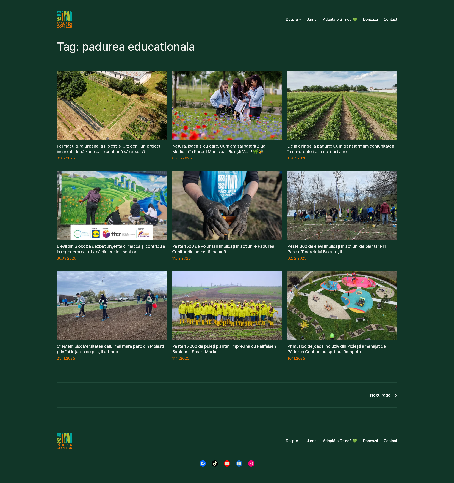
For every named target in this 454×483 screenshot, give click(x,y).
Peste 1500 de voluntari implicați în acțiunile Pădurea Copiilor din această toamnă (223, 249)
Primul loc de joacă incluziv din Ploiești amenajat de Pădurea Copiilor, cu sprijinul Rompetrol (336, 349)
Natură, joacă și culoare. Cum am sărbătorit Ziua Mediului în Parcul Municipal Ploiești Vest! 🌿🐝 (218, 148)
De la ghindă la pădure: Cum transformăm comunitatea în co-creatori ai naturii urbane (340, 148)
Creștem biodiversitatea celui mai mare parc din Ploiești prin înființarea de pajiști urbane (110, 349)
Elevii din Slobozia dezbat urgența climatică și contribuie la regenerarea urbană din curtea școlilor (111, 249)
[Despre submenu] (300, 19)
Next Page (383, 395)
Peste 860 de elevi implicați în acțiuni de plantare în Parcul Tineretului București (336, 249)
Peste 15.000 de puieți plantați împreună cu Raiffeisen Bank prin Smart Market (224, 349)
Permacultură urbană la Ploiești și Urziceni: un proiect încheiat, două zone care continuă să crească (108, 148)
